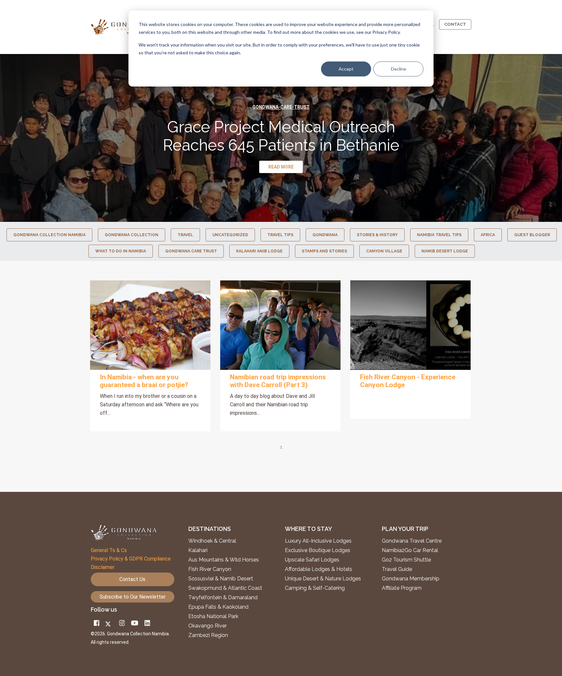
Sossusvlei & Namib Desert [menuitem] (220, 579)
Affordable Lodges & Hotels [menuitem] (318, 569)
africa (488, 235)
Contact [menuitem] (455, 24)
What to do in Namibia (120, 251)
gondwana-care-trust (281, 107)
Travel (185, 235)
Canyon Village (384, 251)
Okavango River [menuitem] (207, 626)
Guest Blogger (532, 235)
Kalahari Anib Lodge (259, 251)
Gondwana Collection (131, 235)
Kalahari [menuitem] (197, 550)
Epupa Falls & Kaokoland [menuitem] (218, 607)
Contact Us (132, 579)
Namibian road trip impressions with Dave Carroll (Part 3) (278, 381)
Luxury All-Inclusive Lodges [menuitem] (318, 541)
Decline (398, 69)
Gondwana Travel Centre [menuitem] (412, 541)
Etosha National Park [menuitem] (213, 616)
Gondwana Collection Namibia (49, 235)
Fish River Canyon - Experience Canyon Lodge (407, 381)
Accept (346, 69)
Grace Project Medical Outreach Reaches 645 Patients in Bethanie (281, 136)
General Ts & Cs (109, 550)
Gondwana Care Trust (191, 251)
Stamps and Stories (324, 251)
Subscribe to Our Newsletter (133, 597)
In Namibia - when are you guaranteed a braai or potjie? (144, 381)
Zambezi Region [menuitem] (208, 635)
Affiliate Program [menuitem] (401, 588)
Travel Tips (280, 235)
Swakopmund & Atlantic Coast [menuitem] (225, 588)
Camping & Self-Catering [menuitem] (315, 588)
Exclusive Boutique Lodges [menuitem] (318, 550)
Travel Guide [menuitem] (397, 569)
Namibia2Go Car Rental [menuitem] (410, 550)
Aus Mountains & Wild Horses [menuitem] (223, 560)
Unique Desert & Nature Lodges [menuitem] (323, 579)
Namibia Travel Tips (439, 235)
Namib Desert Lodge (444, 251)
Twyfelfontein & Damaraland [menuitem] (223, 598)
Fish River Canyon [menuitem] (209, 569)
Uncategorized (230, 235)
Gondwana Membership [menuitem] (410, 579)
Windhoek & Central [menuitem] (212, 541)
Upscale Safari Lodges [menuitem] (312, 560)
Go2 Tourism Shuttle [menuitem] (406, 560)
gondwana (325, 235)
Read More (150, 325)
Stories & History (377, 235)
